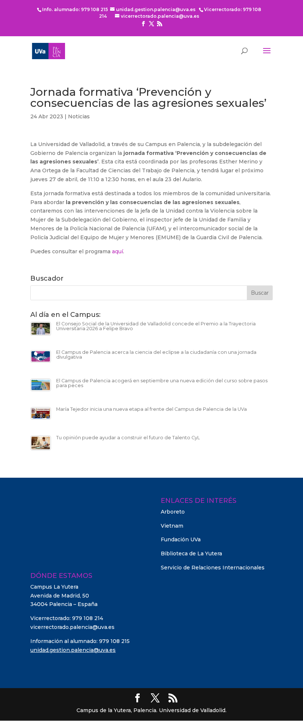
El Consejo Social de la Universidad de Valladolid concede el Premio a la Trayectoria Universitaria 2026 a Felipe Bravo (156, 326)
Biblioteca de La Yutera (191, 553)
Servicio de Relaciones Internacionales (213, 567)
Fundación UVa (181, 539)
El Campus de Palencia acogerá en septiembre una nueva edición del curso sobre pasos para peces (162, 383)
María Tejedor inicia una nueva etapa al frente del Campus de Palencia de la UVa (151, 409)
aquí (117, 251)
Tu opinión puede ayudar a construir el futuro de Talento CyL (128, 437)
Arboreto (173, 511)
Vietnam (172, 525)
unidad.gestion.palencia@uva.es (73, 650)
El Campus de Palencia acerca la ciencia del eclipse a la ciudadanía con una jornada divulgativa (156, 354)
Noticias (79, 116)
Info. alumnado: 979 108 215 (75, 9)
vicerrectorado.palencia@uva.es (72, 627)
